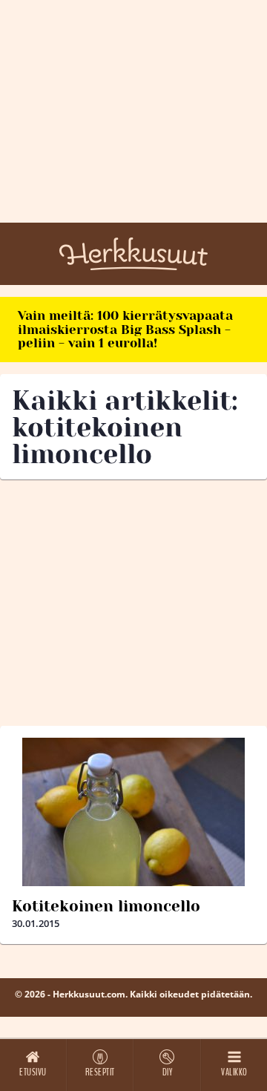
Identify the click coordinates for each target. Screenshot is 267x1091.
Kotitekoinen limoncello (106, 906)
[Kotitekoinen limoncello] (133, 812)
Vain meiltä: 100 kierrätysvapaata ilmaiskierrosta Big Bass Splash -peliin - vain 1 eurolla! (125, 329)
